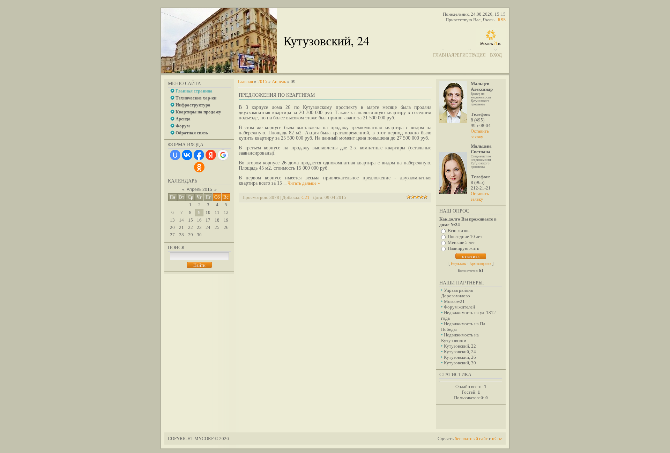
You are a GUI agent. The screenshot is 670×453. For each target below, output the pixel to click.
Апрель (279, 81)
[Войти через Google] (223, 155)
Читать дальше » (304, 183)
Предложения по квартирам (277, 95)
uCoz (497, 438)
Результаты (458, 264)
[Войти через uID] (175, 155)
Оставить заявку (480, 133)
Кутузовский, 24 (460, 351)
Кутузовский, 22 (460, 346)
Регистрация (470, 55)
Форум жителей (459, 307)
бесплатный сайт (471, 438)
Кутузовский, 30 (460, 362)
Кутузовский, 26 (460, 357)
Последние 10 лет (465, 236)
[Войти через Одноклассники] (199, 167)
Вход (496, 55)
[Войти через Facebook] (199, 155)
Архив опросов (480, 264)
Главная (443, 55)
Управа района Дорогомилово (457, 293)
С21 (306, 197)
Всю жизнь (458, 230)
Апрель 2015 (199, 189)
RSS (502, 19)
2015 (262, 81)
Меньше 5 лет (461, 242)
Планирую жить (463, 248)
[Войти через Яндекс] (211, 155)
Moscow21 (454, 301)
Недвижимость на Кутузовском (460, 337)
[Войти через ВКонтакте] (187, 155)
